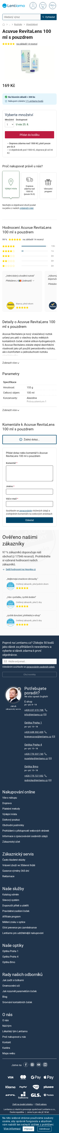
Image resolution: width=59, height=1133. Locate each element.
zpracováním (25, 510)
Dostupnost (21, 120)
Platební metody (11, 809)
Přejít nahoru (41, 1104)
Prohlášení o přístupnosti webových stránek (25, 831)
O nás (5, 1020)
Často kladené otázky (13, 860)
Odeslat (29, 520)
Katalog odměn (10, 894)
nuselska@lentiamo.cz (36, 758)
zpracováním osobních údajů (40, 666)
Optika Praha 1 (33, 723)
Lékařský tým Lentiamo (15, 1031)
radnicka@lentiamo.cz (36, 780)
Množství (9, 120)
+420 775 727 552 (33, 775)
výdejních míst (27, 208)
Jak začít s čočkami (13, 980)
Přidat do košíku (29, 135)
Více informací (12, 1128)
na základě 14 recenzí (26, 43)
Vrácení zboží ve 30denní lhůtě (18, 865)
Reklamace (8, 876)
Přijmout (28, 1128)
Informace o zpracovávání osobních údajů (25, 836)
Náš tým (6, 1026)
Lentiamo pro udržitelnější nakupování (22, 933)
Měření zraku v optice (13, 922)
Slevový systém (10, 900)
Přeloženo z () (19, 280)
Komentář (11, 462)
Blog (4, 996)
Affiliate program (11, 916)
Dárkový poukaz (11, 820)
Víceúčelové (32, 24)
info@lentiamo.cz (33, 714)
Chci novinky (29, 674)
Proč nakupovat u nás (14, 1037)
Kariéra (6, 1048)
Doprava (6, 803)
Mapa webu (8, 1053)
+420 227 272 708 (34, 710)
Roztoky (18, 24)
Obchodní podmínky (13, 825)
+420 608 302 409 (33, 731)
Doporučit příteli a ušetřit (15, 905)
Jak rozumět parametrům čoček (19, 991)
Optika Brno (31, 766)
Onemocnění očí (11, 985)
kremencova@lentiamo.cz (37, 736)
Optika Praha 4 (33, 744)
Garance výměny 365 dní (15, 871)
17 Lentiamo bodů (34, 101)
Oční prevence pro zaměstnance (19, 927)
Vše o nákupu (9, 798)
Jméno (10, 486)
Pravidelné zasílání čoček (15, 911)
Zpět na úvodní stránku (22, 1104)
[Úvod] (3, 24)
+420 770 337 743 (33, 753)
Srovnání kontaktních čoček (17, 1002)
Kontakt (6, 1042)
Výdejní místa (9, 814)
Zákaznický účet (11, 842)
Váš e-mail (12, 498)
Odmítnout (44, 1128)
